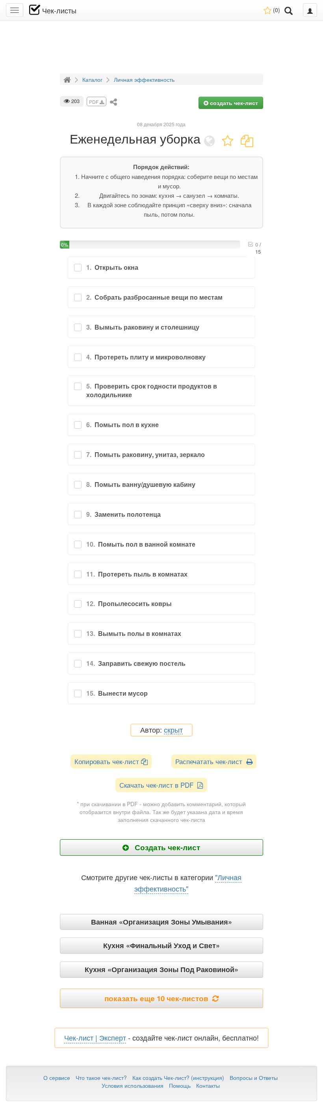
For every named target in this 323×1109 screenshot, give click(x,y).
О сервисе (56, 1077)
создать (233, 103)
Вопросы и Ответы (254, 1077)
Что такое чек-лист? (101, 1077)
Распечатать (210, 761)
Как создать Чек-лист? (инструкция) (178, 1077)
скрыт (173, 730)
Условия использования (132, 1085)
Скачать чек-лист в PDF (158, 785)
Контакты (208, 1085)
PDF (94, 101)
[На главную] (68, 79)
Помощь (180, 1085)
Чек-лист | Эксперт (95, 1037)
